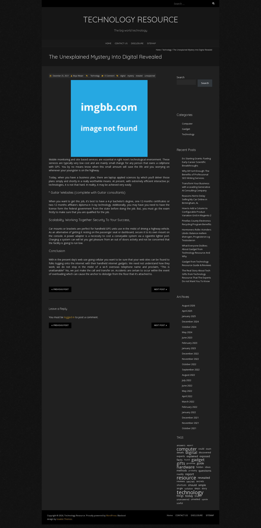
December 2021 (190, 417)
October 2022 (189, 364)
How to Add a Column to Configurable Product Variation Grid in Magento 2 (196, 212)
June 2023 (187, 337)
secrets (200, 481)
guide (200, 463)
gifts (181, 463)
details (180, 452)
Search (180, 77)
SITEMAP (151, 43)
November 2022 (190, 358)
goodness (191, 463)
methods (182, 470)
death (208, 449)
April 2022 (187, 396)
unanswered (183, 499)
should (192, 485)
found (187, 459)
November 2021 (190, 422)
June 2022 (187, 385)
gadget (198, 459)
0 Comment (110, 76)
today (189, 496)
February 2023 (189, 342)
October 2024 (189, 326)
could (201, 448)
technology (190, 492)
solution (188, 488)
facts (180, 459)
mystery (130, 76)
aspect (190, 445)
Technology (167, 50)
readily (180, 474)
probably (193, 470)
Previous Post (61, 289)
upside (205, 499)
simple (202, 485)
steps (197, 488)
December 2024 (190, 321)
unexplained (150, 76)
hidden (199, 467)
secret (190, 481)
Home (108, 43)
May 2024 (187, 332)
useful (180, 503)
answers (181, 445)
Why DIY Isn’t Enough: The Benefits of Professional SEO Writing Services (195, 174)
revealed (139, 76)
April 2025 (187, 310)
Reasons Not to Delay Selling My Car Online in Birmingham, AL (194, 199)
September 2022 (191, 369)
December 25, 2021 (60, 76)
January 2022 (189, 412)
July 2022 (186, 380)
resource (186, 477)
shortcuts (181, 485)
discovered (205, 452)
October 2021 (189, 428)
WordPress (111, 515)
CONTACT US (121, 43)
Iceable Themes (64, 519)
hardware (186, 467)
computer (187, 449)
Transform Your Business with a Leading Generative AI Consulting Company (196, 187)
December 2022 (190, 353)
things (180, 495)
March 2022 (188, 401)
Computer (187, 123)
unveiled (195, 499)
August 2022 (188, 374)
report (189, 474)
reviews (181, 481)
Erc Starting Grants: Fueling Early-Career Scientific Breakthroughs (196, 162)
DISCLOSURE (137, 43)
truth (198, 496)
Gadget (186, 129)
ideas (208, 467)
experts (181, 456)
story (204, 488)
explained (192, 456)
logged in (69, 317)
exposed (205, 456)
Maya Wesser (78, 76)
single (180, 488)
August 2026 (188, 305)
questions (205, 470)
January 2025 (189, 316)
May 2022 (187, 390)
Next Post (159, 289)
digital (123, 76)
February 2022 (189, 406)
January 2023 (189, 348)
